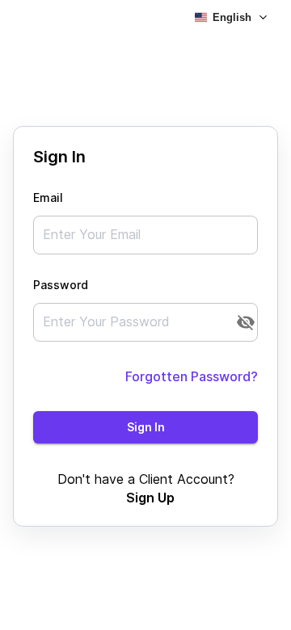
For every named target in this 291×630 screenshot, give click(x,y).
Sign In (146, 427)
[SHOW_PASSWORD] (245, 322)
